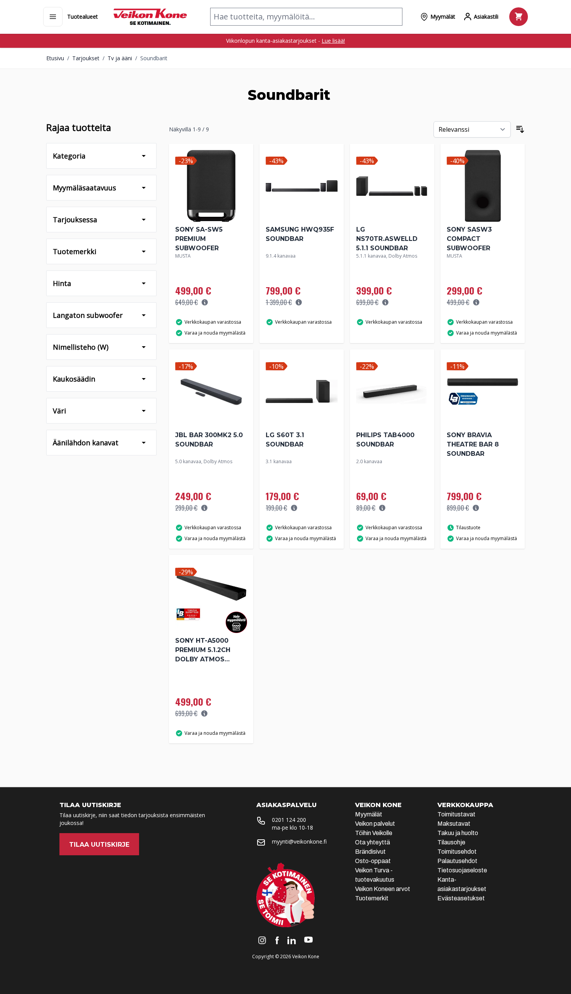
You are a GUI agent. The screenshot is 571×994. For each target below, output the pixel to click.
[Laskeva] (520, 129)
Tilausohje (451, 842)
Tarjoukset (85, 58)
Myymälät (368, 814)
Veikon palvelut (375, 823)
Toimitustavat (456, 814)
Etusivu (55, 58)
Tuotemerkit (371, 898)
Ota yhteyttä (372, 842)
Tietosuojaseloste (462, 870)
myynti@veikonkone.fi (299, 841)
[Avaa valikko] (53, 16)
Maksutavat (453, 823)
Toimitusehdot (457, 851)
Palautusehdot (457, 861)
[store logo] (150, 17)
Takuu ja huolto (457, 833)
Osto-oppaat (373, 861)
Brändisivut (370, 851)
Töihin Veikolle (373, 833)
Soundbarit (153, 58)
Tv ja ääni (120, 58)
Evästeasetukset (461, 898)
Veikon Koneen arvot (382, 889)
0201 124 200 (289, 819)
